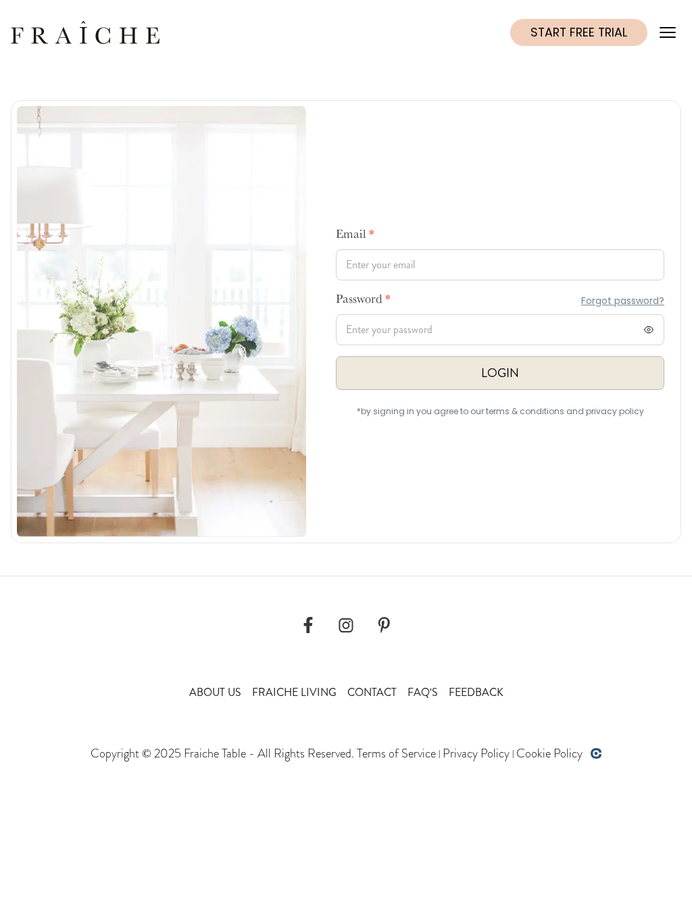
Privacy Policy (476, 753)
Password (363, 301)
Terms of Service (396, 753)
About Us (215, 692)
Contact (372, 692)
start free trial (578, 32)
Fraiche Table (215, 753)
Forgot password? (622, 300)
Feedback (476, 692)
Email (355, 236)
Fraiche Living (294, 692)
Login (500, 373)
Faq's (422, 692)
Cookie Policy (549, 753)
